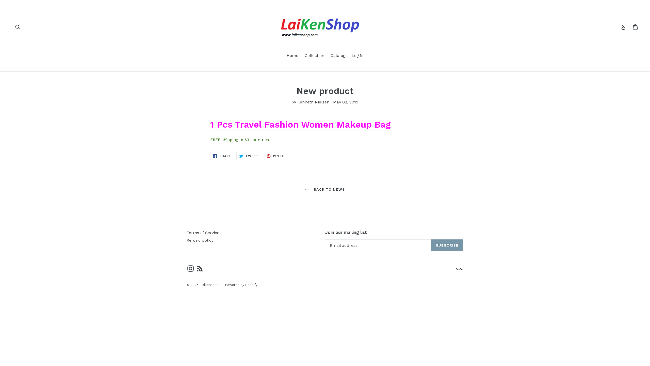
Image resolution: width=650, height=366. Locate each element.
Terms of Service (203, 232)
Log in (358, 55)
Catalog (338, 55)
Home (292, 55)
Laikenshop (209, 285)
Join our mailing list (346, 232)
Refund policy (200, 240)
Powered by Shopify (241, 285)
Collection (314, 55)
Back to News (329, 189)
